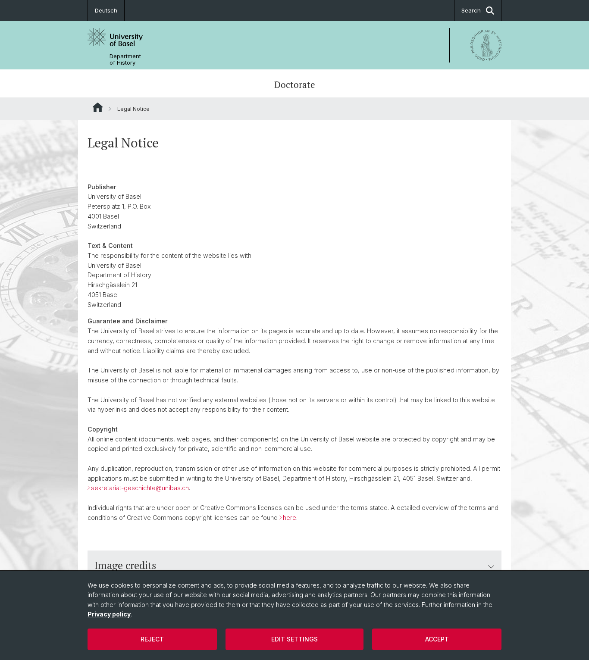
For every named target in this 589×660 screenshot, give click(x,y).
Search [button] (471, 10)
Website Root (98, 107)
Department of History (125, 59)
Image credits (125, 565)
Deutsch (106, 10)
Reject (152, 639)
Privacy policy (109, 614)
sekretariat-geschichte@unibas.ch (140, 487)
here (289, 517)
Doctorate (294, 84)
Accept (437, 639)
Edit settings (294, 639)
